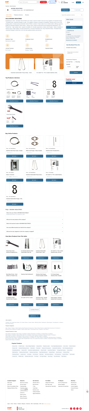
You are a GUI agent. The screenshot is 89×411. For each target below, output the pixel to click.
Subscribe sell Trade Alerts (63, 386)
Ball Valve (41, 354)
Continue (76, 72)
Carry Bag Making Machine (56, 346)
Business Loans (36, 389)
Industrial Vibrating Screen (24, 348)
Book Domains (35, 384)
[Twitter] (77, 408)
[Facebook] (71, 408)
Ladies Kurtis (23, 354)
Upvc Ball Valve (57, 356)
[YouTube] (80, 408)
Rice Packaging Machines (68, 348)
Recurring (78, 61)
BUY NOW (14, 156)
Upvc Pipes (50, 356)
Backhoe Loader (46, 346)
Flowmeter (38, 348)
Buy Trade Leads (49, 384)
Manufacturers (74, 382)
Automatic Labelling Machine (33, 350)
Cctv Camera (35, 354)
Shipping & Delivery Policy (12, 388)
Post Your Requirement (62, 382)
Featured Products (74, 388)
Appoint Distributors (36, 393)
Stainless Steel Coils (29, 356)
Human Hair (14, 346)
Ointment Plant (66, 352)
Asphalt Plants (52, 352)
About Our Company (24, 382)
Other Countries (47, 403)
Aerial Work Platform (52, 350)
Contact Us (22, 392)
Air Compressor (58, 354)
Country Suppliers (74, 386)
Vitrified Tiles (21, 356)
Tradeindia (7, 6)
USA (40, 403)
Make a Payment (23, 396)
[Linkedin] (74, 408)
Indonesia (28, 403)
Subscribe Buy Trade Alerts (51, 386)
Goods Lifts (14, 356)
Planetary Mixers (15, 354)
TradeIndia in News (23, 388)
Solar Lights (72, 354)
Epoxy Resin (69, 350)
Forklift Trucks (21, 346)
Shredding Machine (16, 350)
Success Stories (23, 384)
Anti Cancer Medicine (49, 354)
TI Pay (34, 386)
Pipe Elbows (64, 356)
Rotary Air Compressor (46, 348)
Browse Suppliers (61, 384)
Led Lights (29, 354)
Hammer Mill (24, 350)
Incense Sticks (65, 354)
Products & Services (18, 14)
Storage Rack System (61, 350)
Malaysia (23, 403)
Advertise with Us (36, 382)
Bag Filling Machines (43, 352)
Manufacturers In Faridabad (71, 40)
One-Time (70, 61)
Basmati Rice (39, 346)
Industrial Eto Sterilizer (56, 348)
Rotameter (33, 348)
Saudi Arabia (35, 403)
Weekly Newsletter (23, 398)
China (12, 403)
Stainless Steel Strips (34, 352)
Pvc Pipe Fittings (43, 356)
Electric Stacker (72, 346)
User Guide (9, 384)
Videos (72, 389)
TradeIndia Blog (23, 386)
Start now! (74, 82)
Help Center (9, 382)
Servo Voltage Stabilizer (30, 346)
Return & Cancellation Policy (12, 386)
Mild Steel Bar (15, 352)
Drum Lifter (65, 346)
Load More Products (34, 309)
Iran (42, 403)
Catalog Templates (36, 391)
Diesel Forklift (43, 350)
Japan (8, 403)
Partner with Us (23, 394)
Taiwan (15, 403)
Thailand (19, 403)
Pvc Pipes (36, 356)
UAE (32, 403)
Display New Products (50, 382)
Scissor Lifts (14, 348)
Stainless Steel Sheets (23, 352)
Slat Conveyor (59, 352)
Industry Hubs (73, 384)
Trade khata (35, 388)
